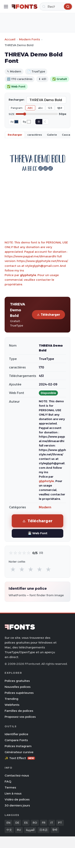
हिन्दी (54, 830)
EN (8, 822)
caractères (34, 134)
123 (50, 107)
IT (51, 822)
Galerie (52, 134)
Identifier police (16, 734)
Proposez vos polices (20, 717)
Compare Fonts (16, 740)
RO (35, 822)
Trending (11, 699)
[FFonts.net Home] (25, 6)
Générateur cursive (19, 752)
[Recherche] (68, 6)
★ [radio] (13, 569)
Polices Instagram (18, 746)
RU (19, 830)
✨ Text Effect (19, 758)
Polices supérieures (19, 693)
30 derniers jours (17, 805)
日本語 (43, 830)
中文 (9, 830)
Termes (10, 787)
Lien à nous (13, 793)
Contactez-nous (17, 775)
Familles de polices (19, 711)
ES (26, 822)
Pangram (16, 107)
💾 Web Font (37, 533)
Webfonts (12, 705)
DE (17, 822)
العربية (30, 830)
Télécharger (50, 314)
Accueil (10, 39)
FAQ (8, 781)
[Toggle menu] (6, 6)
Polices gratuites (17, 681)
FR (43, 822)
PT (60, 822)
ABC (30, 107)
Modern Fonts (29, 39)
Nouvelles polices (18, 687)
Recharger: (17, 99)
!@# (59, 107)
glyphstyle (28, 275)
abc (40, 107)
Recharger (15, 134)
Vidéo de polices (17, 799)
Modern (45, 507)
